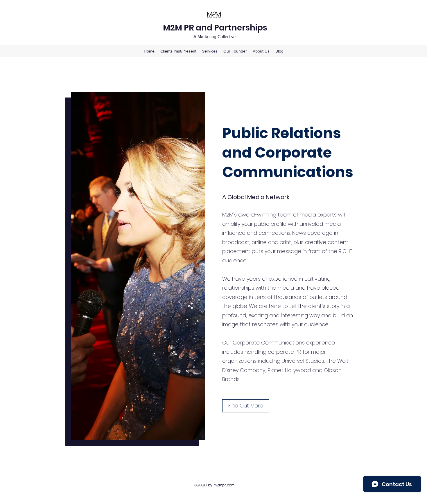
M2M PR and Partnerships (215, 27)
